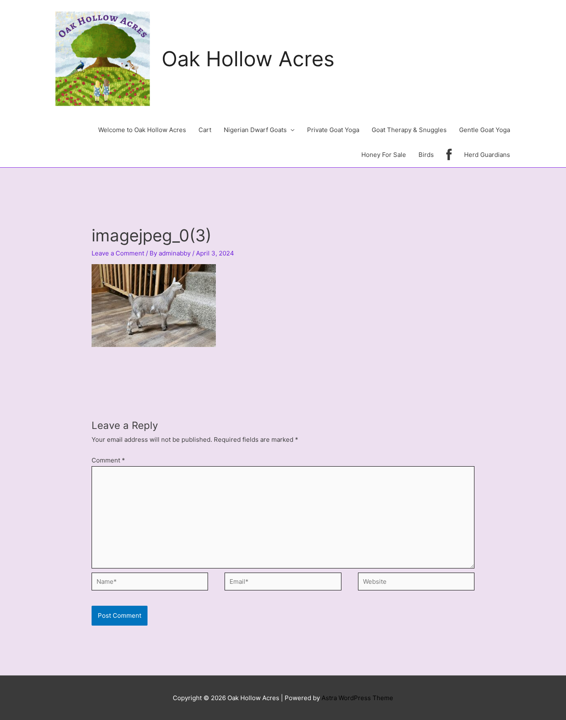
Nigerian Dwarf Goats (255, 130)
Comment (108, 460)
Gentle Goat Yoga (484, 130)
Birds (426, 155)
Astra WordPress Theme (357, 698)
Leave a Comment (118, 253)
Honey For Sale (383, 155)
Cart (204, 130)
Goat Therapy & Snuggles (409, 130)
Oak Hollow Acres (248, 58)
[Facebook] (449, 154)
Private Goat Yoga (333, 130)
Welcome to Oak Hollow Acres (142, 130)
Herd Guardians (487, 155)
